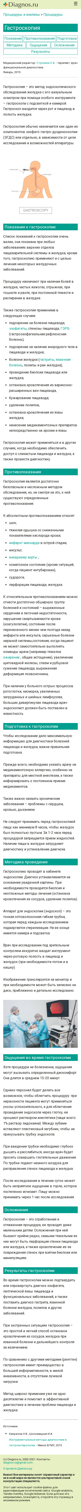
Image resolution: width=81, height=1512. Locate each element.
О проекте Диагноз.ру (17, 1468)
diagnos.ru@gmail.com (18, 1462)
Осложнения (64, 45)
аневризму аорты (23, 557)
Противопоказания (39, 38)
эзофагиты (18, 328)
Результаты (40, 52)
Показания (13, 38)
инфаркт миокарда (24, 543)
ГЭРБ (65, 328)
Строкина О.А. (46, 62)
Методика (14, 45)
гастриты (47, 360)
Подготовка (67, 38)
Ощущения (38, 45)
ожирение (12, 657)
